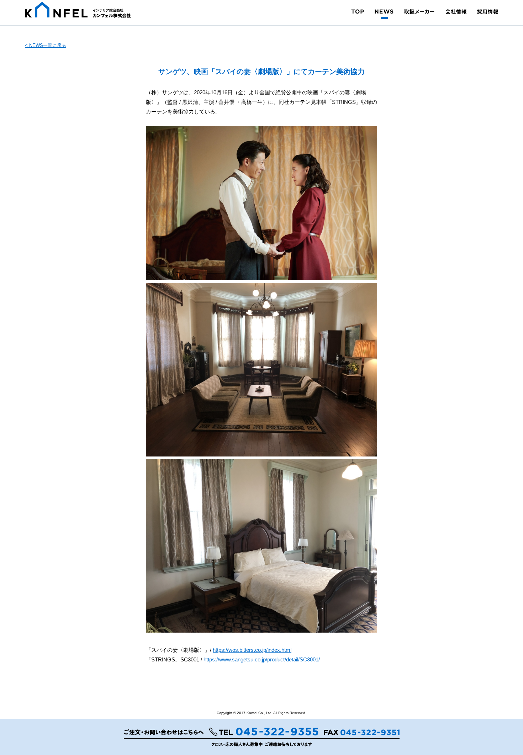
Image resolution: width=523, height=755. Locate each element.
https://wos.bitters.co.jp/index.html (252, 650)
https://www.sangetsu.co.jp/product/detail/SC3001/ (262, 659)
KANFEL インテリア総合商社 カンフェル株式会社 (78, 10)
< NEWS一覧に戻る (45, 45)
